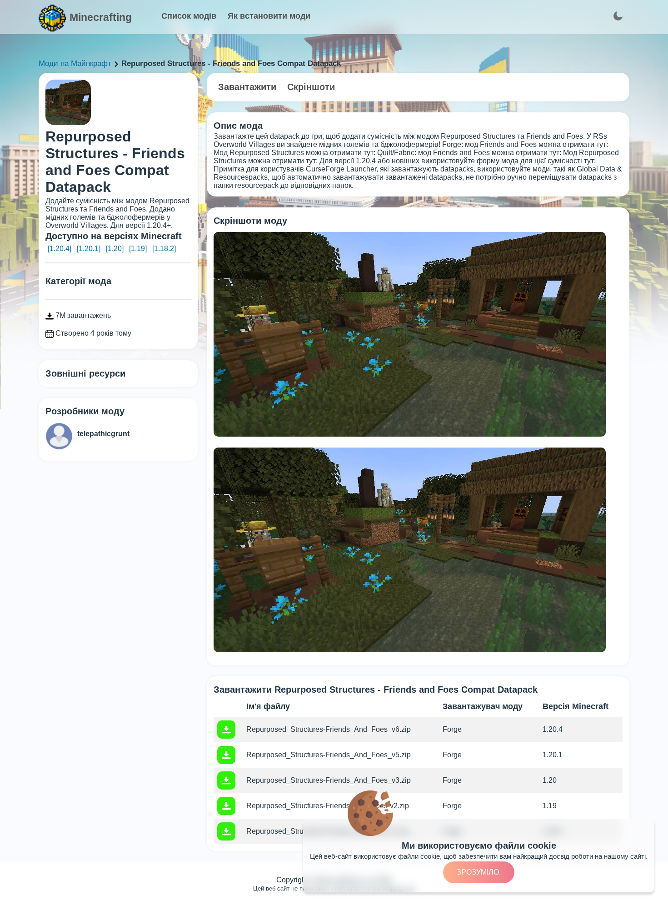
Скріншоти (311, 87)
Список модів (188, 15)
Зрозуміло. (479, 872)
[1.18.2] (164, 248)
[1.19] (138, 248)
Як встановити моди (269, 15)
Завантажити (247, 87)
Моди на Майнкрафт (75, 63)
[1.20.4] (59, 248)
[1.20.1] (88, 248)
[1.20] (115, 248)
